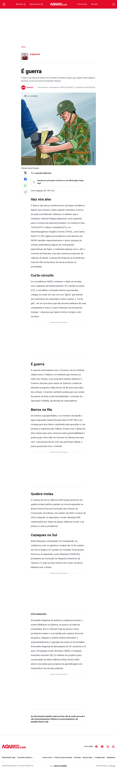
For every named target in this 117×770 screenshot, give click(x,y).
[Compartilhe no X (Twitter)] (25, 173)
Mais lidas (20, 4)
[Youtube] (102, 747)
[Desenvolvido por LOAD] (112, 766)
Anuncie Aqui (82, 4)
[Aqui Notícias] (58, 4)
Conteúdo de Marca (24, 757)
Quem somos (48, 757)
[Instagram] (108, 747)
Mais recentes (35, 4)
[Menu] (4, 4)
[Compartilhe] (25, 192)
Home (23, 47)
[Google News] (113, 746)
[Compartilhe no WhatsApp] (25, 185)
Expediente (111, 757)
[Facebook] (96, 747)
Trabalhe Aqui (99, 757)
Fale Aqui (94, 4)
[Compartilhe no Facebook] (25, 179)
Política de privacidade (63, 757)
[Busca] (113, 4)
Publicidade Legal (8, 757)
